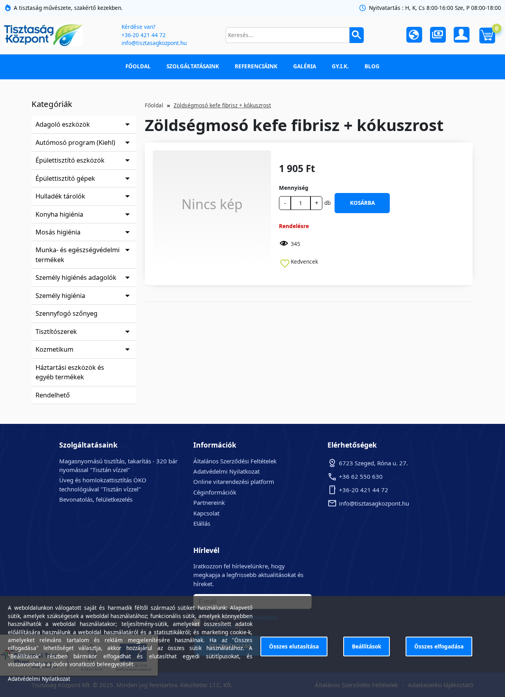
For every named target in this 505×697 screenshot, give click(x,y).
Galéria (304, 66)
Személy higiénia (60, 295)
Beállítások (366, 646)
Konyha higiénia (59, 214)
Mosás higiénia (58, 232)
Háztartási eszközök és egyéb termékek (70, 372)
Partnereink (209, 502)
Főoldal (138, 66)
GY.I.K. (340, 66)
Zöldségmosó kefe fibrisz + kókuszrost (222, 105)
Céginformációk (214, 492)
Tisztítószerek (56, 331)
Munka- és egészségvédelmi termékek (78, 254)
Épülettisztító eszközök (70, 160)
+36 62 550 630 (361, 476)
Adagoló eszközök (63, 124)
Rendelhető (53, 395)
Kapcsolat (206, 513)
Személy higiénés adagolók (76, 277)
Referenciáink (256, 66)
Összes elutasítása (294, 646)
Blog (372, 66)
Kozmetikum (54, 349)
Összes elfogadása (439, 646)
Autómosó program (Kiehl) (75, 142)
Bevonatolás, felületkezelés (96, 499)
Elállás (201, 523)
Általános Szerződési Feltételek (235, 461)
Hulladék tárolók (60, 196)
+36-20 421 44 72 (144, 35)
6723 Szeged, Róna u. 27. (373, 463)
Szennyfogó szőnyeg (66, 313)
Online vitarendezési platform (233, 481)
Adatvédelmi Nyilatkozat (226, 471)
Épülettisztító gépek (65, 178)
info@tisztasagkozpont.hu (154, 43)
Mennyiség (294, 187)
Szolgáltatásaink (192, 66)
